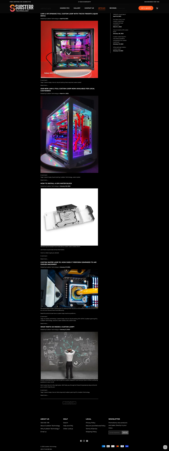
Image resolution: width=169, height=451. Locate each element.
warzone (55, 320)
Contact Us (89, 8)
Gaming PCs (64, 8)
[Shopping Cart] (157, 8)
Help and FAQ (68, 426)
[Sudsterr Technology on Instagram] (84, 441)
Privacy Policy (90, 423)
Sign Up (125, 432)
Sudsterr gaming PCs (91, 318)
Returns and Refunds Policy (95, 426)
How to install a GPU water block (56, 183)
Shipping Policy (91, 432)
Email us (43, 432)
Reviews (113, 8)
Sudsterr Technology (66, 177)
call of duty (53, 318)
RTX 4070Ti (81, 318)
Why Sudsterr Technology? (50, 429)
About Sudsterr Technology (50, 426)
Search (65, 423)
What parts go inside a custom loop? (57, 327)
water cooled (77, 82)
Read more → (44, 85)
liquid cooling (61, 82)
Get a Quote (146, 8)
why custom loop (71, 320)
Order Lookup (68, 429)
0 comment (43, 80)
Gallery (77, 8)
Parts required (69, 82)
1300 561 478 (44, 423)
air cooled (46, 318)
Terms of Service (91, 429)
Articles (101, 8)
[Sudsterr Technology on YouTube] (87, 441)
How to (54, 82)
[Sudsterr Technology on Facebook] (81, 441)
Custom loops (47, 82)
